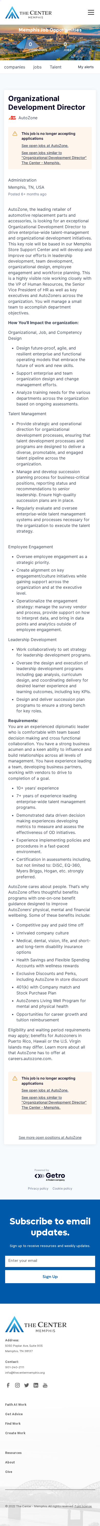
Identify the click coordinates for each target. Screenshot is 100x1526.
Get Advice (14, 1415)
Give (8, 1472)
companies (14, 66)
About (10, 1463)
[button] (90, 12)
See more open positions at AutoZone (50, 1137)
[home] (28, 12)
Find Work (13, 1424)
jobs (37, 66)
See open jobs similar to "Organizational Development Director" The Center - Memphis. (54, 158)
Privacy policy (38, 1188)
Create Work (15, 1433)
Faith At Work (15, 1405)
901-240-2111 (14, 1368)
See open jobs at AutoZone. (45, 145)
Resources (13, 1453)
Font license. (83, 1507)
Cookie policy (62, 1188)
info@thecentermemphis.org (25, 1373)
